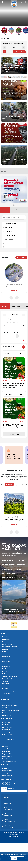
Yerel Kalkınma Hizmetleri (8, 713)
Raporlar (4, 669)
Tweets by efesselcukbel (7, 791)
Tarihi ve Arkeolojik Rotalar (9, 761)
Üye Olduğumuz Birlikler (8, 678)
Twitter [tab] (4, 788)
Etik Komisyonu (6, 674)
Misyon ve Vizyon (6, 651)
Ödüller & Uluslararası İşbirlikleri (10, 676)
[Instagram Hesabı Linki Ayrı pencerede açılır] (10, 783)
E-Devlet (4, 671)
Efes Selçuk (5, 746)
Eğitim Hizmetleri (6, 715)
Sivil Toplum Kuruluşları (8, 739)
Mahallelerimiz (6, 751)
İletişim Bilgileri (6, 768)
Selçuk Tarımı (5, 759)
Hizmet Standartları (7, 696)
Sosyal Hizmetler (6, 708)
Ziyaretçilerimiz (6, 693)
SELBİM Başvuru (6, 722)
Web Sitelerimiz (6, 737)
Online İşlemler (6, 666)
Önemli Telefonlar (7, 775)
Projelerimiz (5, 686)
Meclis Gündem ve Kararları (9, 646)
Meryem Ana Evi (6, 754)
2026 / (14, 314)
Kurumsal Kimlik (6, 661)
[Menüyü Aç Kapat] (2, 2)
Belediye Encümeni (7, 641)
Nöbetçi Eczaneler (7, 734)
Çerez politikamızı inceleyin (17, 856)
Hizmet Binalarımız (7, 770)
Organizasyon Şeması (8, 654)
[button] (4, 47)
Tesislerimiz (5, 681)
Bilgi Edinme (5, 688)
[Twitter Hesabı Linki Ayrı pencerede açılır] (6, 783)
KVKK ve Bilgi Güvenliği (8, 691)
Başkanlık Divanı (6, 639)
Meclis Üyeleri (5, 637)
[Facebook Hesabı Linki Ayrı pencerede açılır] (2, 783)
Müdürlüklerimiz (6, 659)
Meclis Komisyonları (7, 644)
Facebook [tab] (11, 788)
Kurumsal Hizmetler (7, 703)
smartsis (16, 836)
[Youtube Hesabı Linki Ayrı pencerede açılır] (14, 783)
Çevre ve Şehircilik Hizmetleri (9, 705)
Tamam (14, 858)
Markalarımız (5, 683)
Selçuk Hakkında (6, 749)
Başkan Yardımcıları (7, 656)
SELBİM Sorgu (5, 724)
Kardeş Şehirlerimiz (7, 756)
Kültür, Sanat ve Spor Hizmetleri (10, 710)
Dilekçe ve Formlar (7, 727)
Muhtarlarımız (5, 649)
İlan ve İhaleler (6, 729)
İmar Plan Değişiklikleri (8, 732)
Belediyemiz (5, 664)
